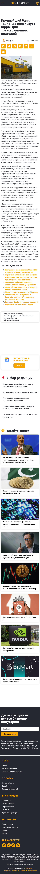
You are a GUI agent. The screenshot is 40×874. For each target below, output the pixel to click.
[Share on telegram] (3, 46)
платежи (7, 318)
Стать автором (8, 803)
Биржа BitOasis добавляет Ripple (19, 304)
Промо (4, 830)
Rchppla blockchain (21, 316)
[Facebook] (13, 845)
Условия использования (28, 870)
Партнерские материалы (12, 772)
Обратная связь (8, 807)
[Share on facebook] (14, 46)
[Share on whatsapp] (31, 46)
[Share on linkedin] (26, 46)
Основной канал (8, 783)
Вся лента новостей (10, 789)
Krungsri (10, 316)
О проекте (6, 800)
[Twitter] (9, 845)
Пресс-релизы (8, 824)
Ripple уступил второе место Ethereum (21, 292)
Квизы (4, 765)
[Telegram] (4, 845)
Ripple (12, 314)
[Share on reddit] (20, 46)
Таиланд (14, 318)
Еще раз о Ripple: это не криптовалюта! (21, 302)
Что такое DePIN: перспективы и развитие (20, 392)
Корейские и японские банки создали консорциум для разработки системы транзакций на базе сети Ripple (21, 277)
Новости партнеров (10, 827)
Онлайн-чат (6, 786)
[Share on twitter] (9, 46)
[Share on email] (3, 51)
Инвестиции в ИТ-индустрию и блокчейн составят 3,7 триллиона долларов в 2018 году (19, 297)
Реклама (5, 810)
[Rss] (18, 845)
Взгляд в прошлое (9, 768)
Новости (19, 314)
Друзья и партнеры (10, 813)
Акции (4, 833)
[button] (19, 365)
